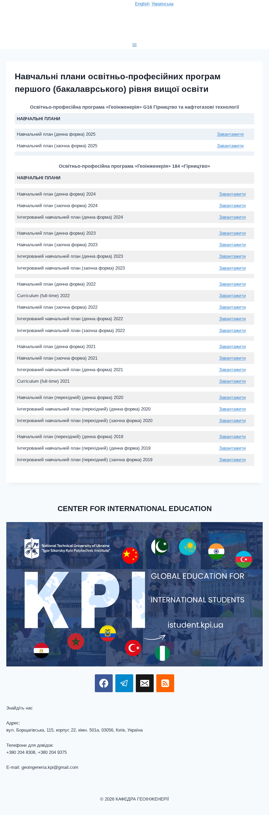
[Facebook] (104, 683)
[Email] (145, 683)
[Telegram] (124, 683)
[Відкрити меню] (134, 45)
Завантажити (230, 134)
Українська (162, 3)
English (142, 3)
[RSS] (165, 683)
